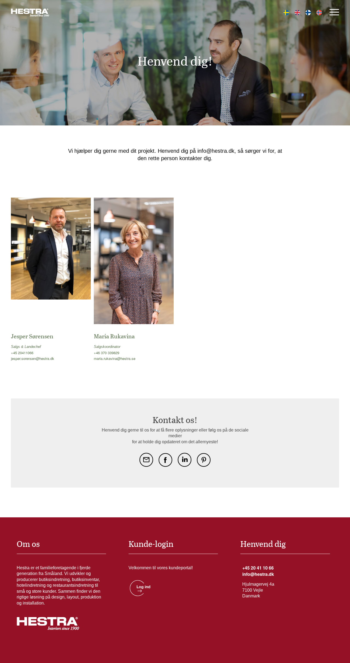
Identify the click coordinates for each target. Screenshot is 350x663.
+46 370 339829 (106, 352)
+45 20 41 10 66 (258, 568)
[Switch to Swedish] (286, 12)
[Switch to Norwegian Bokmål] (319, 12)
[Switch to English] (297, 12)
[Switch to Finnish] (308, 12)
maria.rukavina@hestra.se (114, 358)
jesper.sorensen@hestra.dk (32, 358)
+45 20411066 (22, 352)
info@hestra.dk (258, 574)
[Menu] (332, 12)
